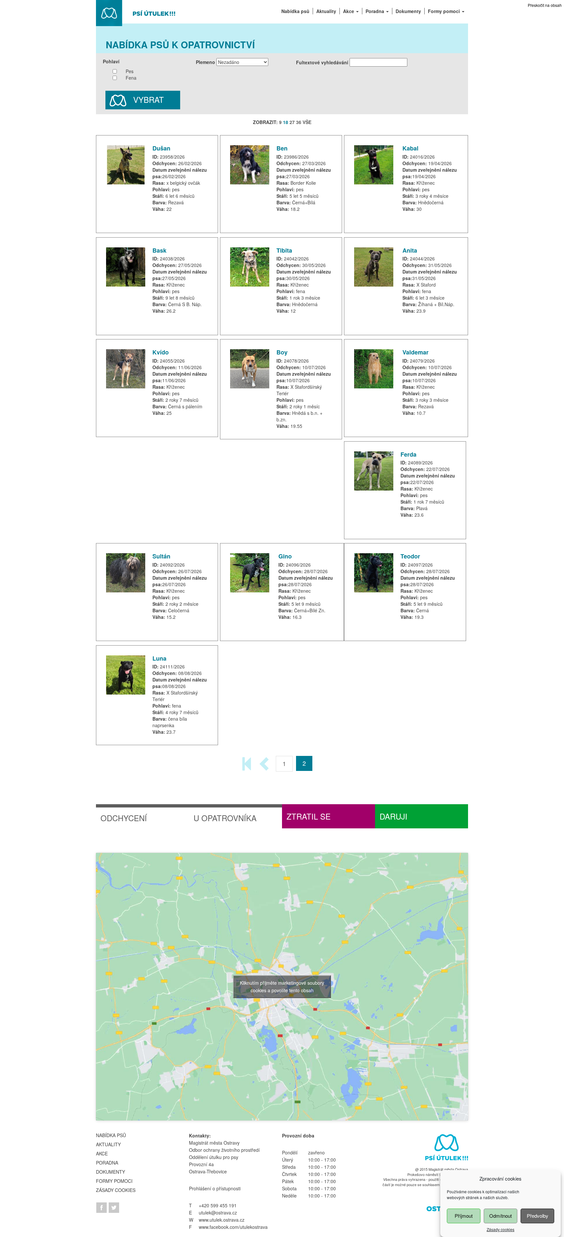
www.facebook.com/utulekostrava (233, 1227)
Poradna (107, 1162)
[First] (247, 763)
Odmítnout (500, 1215)
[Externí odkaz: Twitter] (113, 1206)
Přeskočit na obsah (545, 5)
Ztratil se (309, 816)
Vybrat (147, 99)
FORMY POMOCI (114, 1181)
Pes (129, 71)
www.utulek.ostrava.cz (221, 1219)
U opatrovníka (225, 817)
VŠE (307, 122)
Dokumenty (110, 1171)
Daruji (393, 816)
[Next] (265, 763)
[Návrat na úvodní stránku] (136, 12)
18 (285, 122)
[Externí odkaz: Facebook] (102, 1206)
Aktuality (108, 1144)
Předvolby (537, 1215)
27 (292, 122)
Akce (102, 1153)
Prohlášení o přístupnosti (215, 1188)
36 (298, 122)
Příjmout (464, 1215)
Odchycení (124, 817)
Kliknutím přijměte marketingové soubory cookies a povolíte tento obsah (282, 986)
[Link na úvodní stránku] (445, 1148)
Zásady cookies (500, 1229)
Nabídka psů (111, 1135)
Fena (131, 77)
